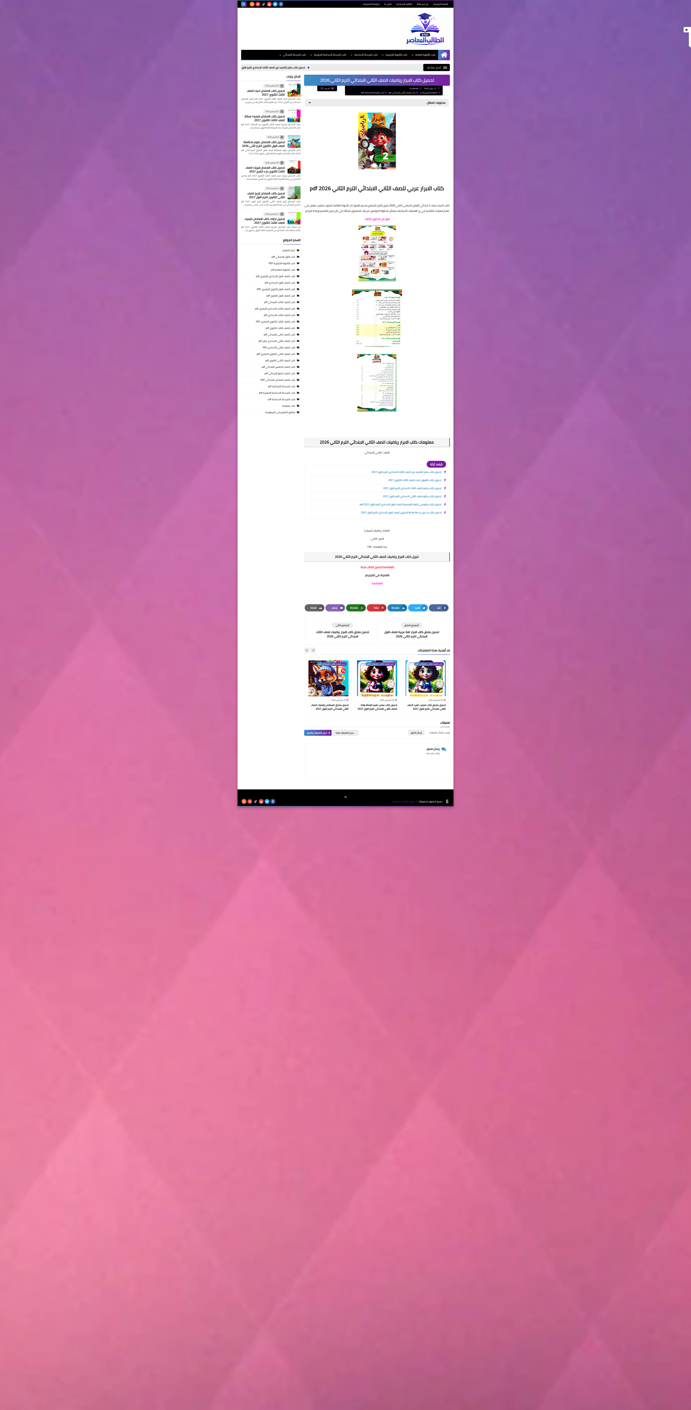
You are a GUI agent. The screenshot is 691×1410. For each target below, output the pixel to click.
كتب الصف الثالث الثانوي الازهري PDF (275, 321)
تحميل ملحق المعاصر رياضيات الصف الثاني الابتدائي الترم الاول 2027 (330, 707)
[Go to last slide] (313, 650)
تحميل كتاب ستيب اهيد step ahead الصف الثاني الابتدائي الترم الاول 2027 (377, 707)
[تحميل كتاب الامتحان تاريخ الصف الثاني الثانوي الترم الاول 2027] (294, 192)
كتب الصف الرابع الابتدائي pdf (280, 373)
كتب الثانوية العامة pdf (283, 269)
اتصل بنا (388, 4)
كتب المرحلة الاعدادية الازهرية (330, 54)
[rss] (252, 4)
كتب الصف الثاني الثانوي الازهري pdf (276, 354)
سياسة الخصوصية (371, 4)
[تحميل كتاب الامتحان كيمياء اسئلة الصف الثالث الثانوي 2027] (294, 115)
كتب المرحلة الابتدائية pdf (372, 92)
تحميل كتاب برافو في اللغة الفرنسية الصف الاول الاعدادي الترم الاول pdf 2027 (400, 504)
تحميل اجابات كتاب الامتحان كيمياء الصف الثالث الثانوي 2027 (265, 220)
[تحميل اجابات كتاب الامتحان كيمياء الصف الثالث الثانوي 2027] (294, 218)
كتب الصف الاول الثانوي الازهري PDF (276, 289)
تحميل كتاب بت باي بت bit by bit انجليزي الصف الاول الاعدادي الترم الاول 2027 (401, 512)
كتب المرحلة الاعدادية (366, 54)
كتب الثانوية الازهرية (396, 54)
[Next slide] (307, 650)
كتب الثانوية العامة (425, 54)
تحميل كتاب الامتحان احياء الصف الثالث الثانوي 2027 (266, 92)
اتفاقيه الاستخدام (404, 4)
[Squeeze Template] (447, 801)
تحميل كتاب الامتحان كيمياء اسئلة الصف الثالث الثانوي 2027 (265, 118)
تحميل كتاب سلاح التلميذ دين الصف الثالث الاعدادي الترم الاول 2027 (391, 67)
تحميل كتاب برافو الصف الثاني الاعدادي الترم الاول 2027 (412, 496)
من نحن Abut (422, 4)
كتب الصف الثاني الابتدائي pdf (402, 92)
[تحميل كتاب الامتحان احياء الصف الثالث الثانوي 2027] (294, 90)
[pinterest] (257, 4)
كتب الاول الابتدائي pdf (283, 256)
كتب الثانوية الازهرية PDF (282, 263)
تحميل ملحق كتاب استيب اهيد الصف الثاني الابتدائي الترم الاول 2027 (426, 707)
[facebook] (280, 4)
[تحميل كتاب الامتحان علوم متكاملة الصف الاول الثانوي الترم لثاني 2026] (294, 141)
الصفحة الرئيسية (440, 4)
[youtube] (269, 4)
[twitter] (275, 4)
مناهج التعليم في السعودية (280, 412)
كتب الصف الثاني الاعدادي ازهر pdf (276, 341)
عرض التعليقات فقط (345, 733)
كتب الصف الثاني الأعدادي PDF (279, 347)
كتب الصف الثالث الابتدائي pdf (279, 302)
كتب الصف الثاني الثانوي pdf (280, 360)
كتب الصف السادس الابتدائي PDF (278, 380)
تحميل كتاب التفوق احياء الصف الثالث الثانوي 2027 (318, 67)
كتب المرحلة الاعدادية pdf (281, 399)
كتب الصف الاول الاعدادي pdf (280, 282)
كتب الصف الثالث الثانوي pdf (280, 328)
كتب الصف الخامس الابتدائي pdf (278, 367)
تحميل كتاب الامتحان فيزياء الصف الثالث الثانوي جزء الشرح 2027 (265, 169)
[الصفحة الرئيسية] (444, 55)
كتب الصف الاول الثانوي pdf (281, 295)
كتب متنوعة (288, 405)
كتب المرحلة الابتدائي (294, 54)
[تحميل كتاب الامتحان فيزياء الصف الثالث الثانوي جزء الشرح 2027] (294, 167)
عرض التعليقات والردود (317, 733)
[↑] (345, 797)
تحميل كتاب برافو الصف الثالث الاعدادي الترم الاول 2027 (251, 67)
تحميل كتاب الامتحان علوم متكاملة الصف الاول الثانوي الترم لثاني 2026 (263, 143)
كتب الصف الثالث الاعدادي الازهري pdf (275, 308)
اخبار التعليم (289, 250)
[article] (342, 630)
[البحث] (244, 4)
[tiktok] (263, 4)
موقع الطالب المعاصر (403, 801)
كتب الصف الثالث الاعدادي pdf (279, 315)
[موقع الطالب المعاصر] (424, 28)
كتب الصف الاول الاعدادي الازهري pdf (275, 276)
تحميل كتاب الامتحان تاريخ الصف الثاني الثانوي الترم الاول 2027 (266, 195)
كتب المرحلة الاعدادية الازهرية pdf (277, 392)
